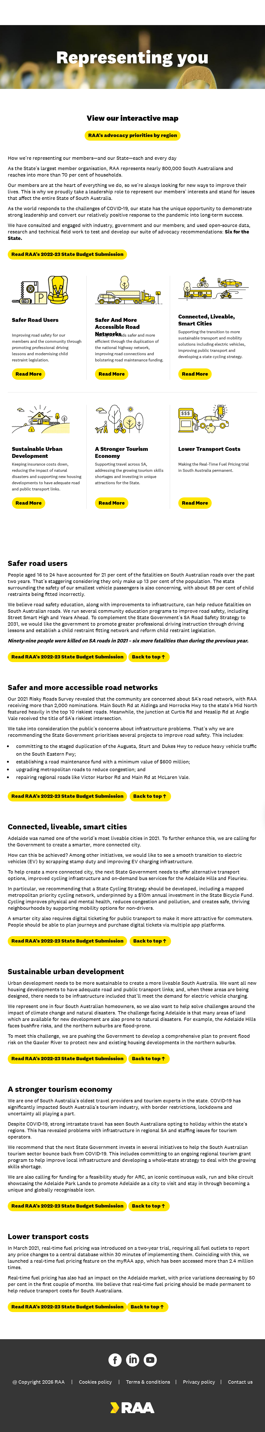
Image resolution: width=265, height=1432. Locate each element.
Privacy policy (199, 1381)
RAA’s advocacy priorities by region (132, 135)
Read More (29, 373)
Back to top (146, 656)
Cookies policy (95, 1381)
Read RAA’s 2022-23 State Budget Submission (67, 254)
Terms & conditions (148, 1381)
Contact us (240, 1381)
